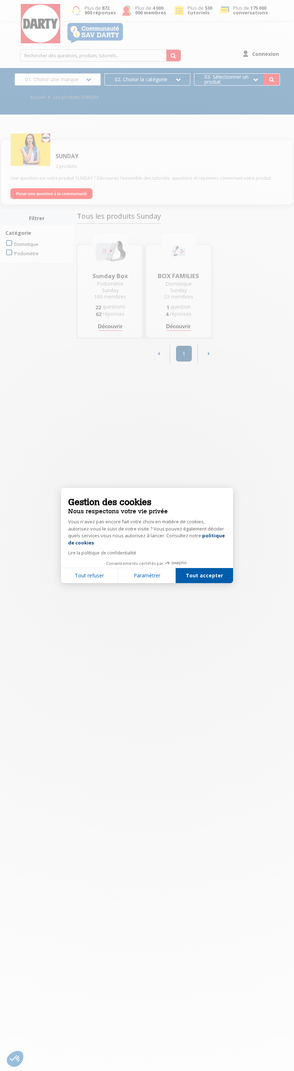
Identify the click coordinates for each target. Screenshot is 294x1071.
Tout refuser (89, 575)
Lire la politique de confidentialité (102, 553)
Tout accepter (204, 575)
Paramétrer (147, 575)
